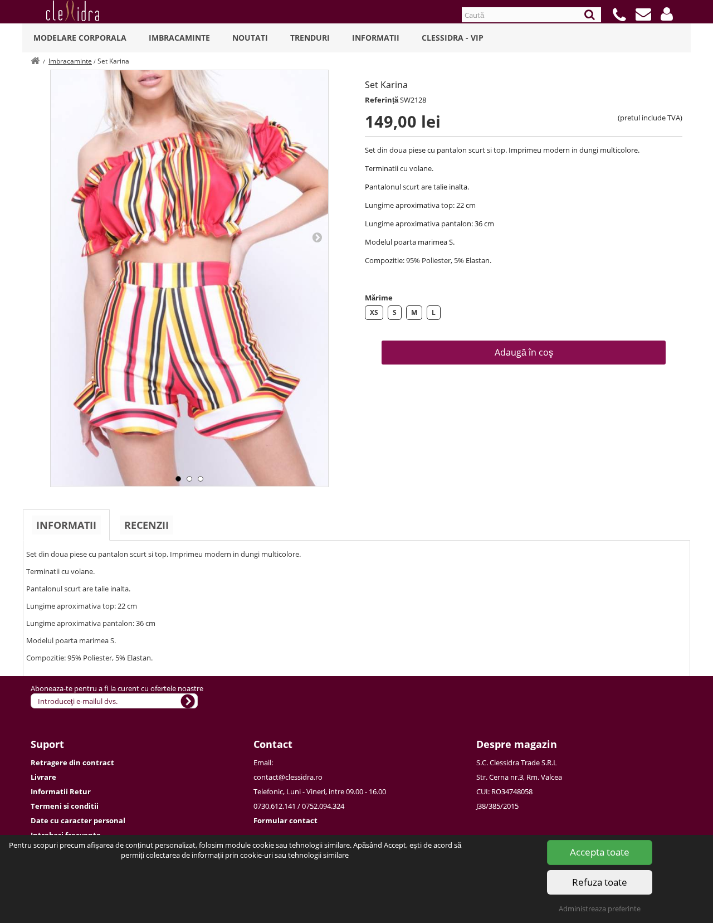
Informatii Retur (61, 791)
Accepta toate (599, 852)
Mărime (379, 298)
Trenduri (310, 37)
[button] (667, 14)
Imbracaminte (179, 37)
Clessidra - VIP (453, 37)
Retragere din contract (72, 762)
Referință (381, 100)
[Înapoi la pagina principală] (35, 61)
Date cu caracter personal (78, 820)
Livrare (43, 777)
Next (317, 236)
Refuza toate (599, 882)
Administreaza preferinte (600, 908)
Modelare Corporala (79, 37)
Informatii (375, 37)
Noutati (250, 37)
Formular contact (285, 820)
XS (374, 312)
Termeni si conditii (65, 806)
